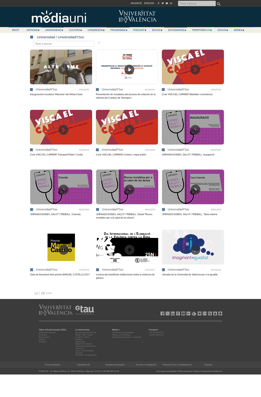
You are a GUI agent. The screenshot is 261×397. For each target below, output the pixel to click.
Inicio (15, 29)
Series (239, 30)
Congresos (96, 30)
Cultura (75, 30)
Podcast (139, 30)
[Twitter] (162, 3)
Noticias (33, 30)
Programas (118, 30)
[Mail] (171, 3)
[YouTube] (166, 3)
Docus (223, 30)
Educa (157, 30)
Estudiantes (177, 30)
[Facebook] (158, 3)
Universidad (54, 30)
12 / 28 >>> (43, 293)
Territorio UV (202, 30)
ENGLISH (149, 3)
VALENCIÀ (136, 3)
